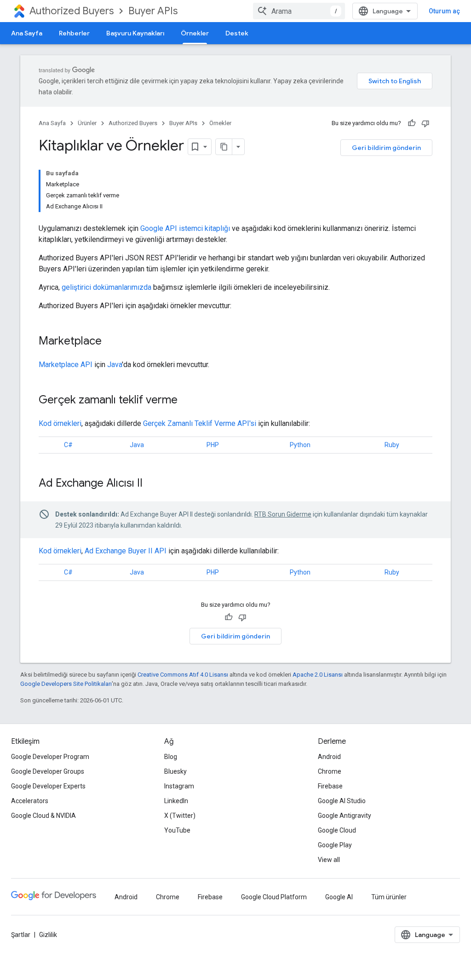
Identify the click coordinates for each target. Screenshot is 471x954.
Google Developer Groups (47, 771)
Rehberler (74, 33)
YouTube (177, 830)
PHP (213, 444)
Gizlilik (48, 934)
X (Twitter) (179, 815)
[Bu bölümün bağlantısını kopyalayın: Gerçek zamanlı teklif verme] (187, 400)
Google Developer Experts (48, 786)
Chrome (329, 771)
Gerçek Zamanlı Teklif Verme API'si (199, 423)
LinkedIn (176, 801)
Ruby (392, 444)
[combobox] (299, 11)
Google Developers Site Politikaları (66, 683)
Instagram (179, 786)
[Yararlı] (412, 123)
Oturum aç (444, 11)
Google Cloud (337, 830)
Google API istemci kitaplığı (185, 228)
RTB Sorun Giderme (282, 514)
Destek (236, 33)
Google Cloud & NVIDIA (43, 815)
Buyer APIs (153, 11)
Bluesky (175, 771)
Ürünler (87, 123)
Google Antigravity (344, 815)
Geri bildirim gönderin (386, 148)
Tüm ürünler (389, 897)
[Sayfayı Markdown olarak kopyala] (224, 147)
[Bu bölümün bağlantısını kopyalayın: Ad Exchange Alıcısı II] (152, 483)
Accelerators (29, 801)
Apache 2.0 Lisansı (318, 674)
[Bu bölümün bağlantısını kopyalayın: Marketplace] (111, 341)
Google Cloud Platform (274, 897)
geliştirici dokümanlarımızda (106, 287)
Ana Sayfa (26, 33)
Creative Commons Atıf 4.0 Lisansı (183, 674)
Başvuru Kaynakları (135, 33)
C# (68, 444)
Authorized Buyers (71, 11)
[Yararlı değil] (425, 123)
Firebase (330, 786)
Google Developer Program (50, 756)
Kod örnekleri (60, 423)
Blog (170, 756)
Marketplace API (65, 364)
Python (300, 444)
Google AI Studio (342, 801)
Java (114, 364)
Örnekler (195, 33)
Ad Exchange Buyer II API (126, 550)
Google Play (335, 845)
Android (329, 756)
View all (329, 859)
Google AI (339, 897)
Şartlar (20, 934)
